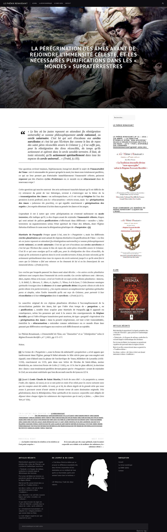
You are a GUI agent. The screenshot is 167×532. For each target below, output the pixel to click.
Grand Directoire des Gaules (32, 422)
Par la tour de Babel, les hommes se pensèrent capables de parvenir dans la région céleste (129, 343)
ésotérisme (81, 420)
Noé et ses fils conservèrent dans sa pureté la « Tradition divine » (129, 348)
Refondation (44, 426)
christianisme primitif (82, 415)
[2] (88, 309)
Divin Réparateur (43, 420)
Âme (36, 415)
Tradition (48, 428)
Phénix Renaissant (25, 426)
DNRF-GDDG (53, 420)
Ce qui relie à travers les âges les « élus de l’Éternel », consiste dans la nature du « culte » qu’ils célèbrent (31, 504)
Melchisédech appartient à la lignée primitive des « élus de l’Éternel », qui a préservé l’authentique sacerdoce (130, 332)
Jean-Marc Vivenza (32, 424)
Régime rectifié (82, 426)
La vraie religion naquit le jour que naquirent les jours (30, 517)
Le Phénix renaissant (15, 3)
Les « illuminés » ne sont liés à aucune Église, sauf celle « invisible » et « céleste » (32, 497)
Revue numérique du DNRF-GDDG (32, 526)
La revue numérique (45, 3)
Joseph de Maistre (44, 424)
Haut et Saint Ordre (62, 422)
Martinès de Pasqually (78, 424)
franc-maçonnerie (96, 420)
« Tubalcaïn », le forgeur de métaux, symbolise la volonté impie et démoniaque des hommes (130, 338)
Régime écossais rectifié (68, 426)
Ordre (95, 424)
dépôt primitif (46, 417)
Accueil (34, 3)
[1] (89, 227)
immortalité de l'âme (76, 422)
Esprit (87, 420)
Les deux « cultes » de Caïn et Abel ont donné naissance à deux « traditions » (129, 353)
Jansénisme (86, 422)
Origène (99, 424)
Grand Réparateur (48, 422)
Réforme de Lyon (54, 426)
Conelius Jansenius (35, 417)
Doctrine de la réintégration (67, 420)
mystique (89, 424)
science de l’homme (33, 428)
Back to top (142, 530)
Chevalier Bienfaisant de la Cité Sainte (61, 415)
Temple (42, 428)
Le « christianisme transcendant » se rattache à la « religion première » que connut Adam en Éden (31, 511)
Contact (68, 3)
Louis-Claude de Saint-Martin (60, 424)
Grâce (20, 422)
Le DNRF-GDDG (58, 3)
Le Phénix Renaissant (58, 413)
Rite (25, 428)
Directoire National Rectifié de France (64, 417)
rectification (35, 426)
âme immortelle (43, 415)
